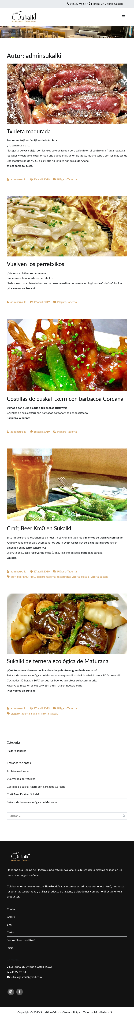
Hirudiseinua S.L (104, 1012)
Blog (9, 924)
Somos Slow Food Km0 (21, 940)
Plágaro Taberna (67, 179)
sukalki (85, 576)
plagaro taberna (46, 576)
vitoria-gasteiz (99, 576)
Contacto (12, 909)
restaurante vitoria (68, 576)
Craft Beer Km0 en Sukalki (39, 528)
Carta (10, 932)
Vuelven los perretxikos (35, 264)
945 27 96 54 (78, 3)
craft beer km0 (19, 576)
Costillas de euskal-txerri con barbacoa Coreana (65, 399)
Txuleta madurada (29, 131)
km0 (32, 576)
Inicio (10, 948)
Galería (11, 917)
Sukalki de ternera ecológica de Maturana (58, 661)
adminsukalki (18, 179)
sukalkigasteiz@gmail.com (26, 977)
